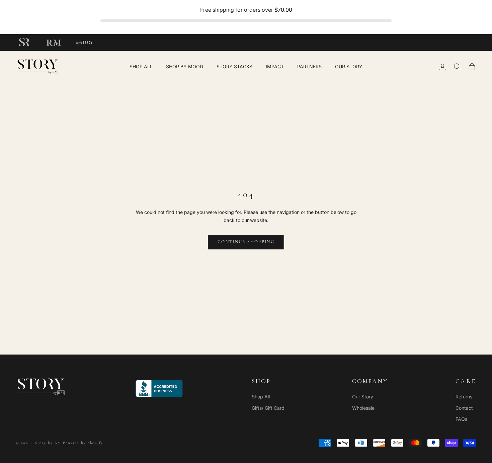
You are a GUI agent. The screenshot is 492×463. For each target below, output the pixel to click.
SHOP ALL (141, 66)
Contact (464, 408)
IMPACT (275, 66)
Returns (464, 396)
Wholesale (363, 408)
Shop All (261, 396)
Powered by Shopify (83, 443)
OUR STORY (348, 66)
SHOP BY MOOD (184, 66)
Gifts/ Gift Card (268, 408)
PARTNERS (309, 66)
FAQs (461, 419)
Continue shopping (246, 241)
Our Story (362, 396)
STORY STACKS (234, 66)
